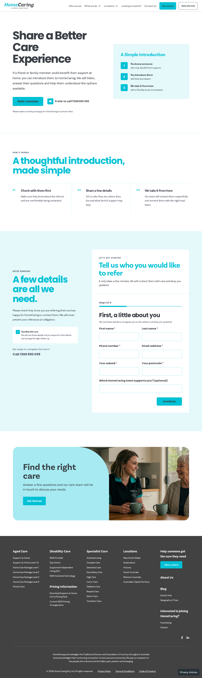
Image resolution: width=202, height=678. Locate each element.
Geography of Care (169, 600)
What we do (90, 5)
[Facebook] (182, 638)
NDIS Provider (56, 557)
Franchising (165, 622)
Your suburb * (108, 363)
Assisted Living (94, 557)
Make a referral (171, 564)
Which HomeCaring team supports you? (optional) (133, 380)
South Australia (131, 572)
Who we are (75, 5)
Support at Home (21, 557)
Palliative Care (93, 586)
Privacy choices (188, 672)
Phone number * (109, 346)
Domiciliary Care (94, 572)
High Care (91, 577)
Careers (164, 627)
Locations (109, 5)
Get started (167, 6)
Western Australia (132, 577)
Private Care (19, 586)
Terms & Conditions (125, 671)
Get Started (34, 501)
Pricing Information (63, 586)
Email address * (152, 346)
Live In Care (92, 581)
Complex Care (93, 562)
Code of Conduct (147, 671)
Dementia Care (94, 567)
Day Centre (55, 562)
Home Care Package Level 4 (26, 581)
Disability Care (60, 551)
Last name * (150, 328)
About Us (166, 577)
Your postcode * (152, 363)
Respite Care (93, 591)
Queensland (129, 562)
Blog (163, 589)
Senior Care (92, 596)
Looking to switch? (131, 5)
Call (26, 354)
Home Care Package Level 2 (26, 572)
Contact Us (150, 5)
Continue (169, 401)
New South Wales (132, 557)
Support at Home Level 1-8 (26, 562)
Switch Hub (166, 595)
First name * (107, 328)
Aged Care (20, 551)
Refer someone (28, 101)
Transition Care (94, 601)
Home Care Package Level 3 (26, 577)
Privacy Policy (104, 671)
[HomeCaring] (19, 6)
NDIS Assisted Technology (62, 575)
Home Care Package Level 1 (26, 567)
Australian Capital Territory (136, 581)
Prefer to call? (69, 101)
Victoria (127, 567)
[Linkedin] (188, 638)
